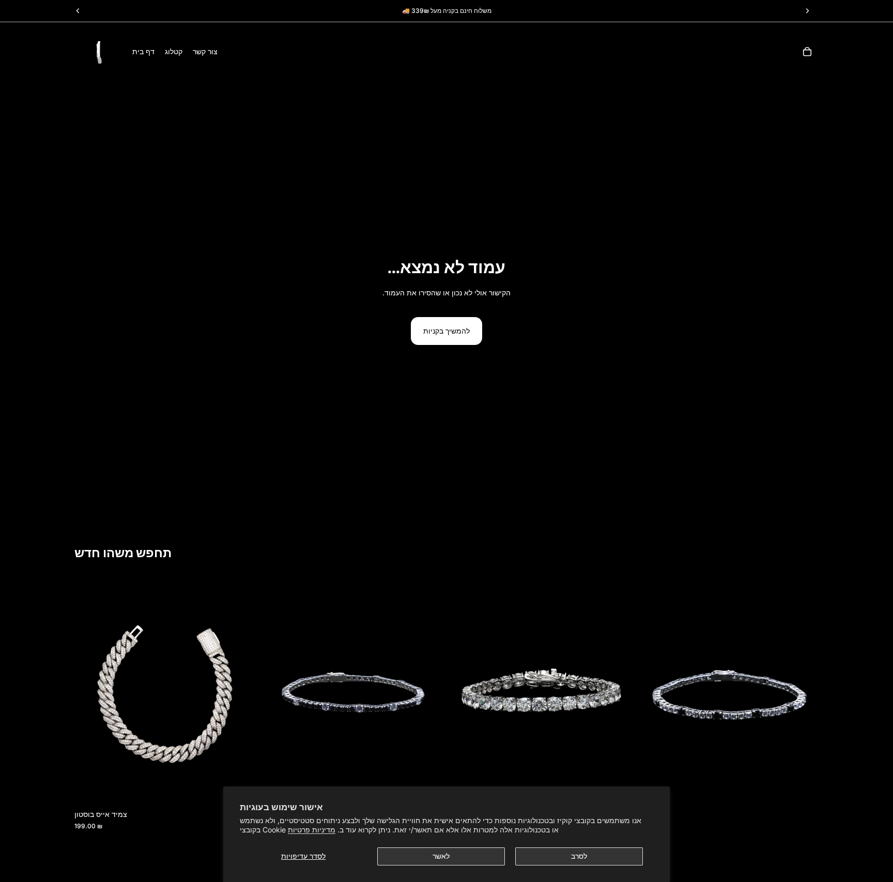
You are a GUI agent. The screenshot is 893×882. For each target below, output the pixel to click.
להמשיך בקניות (446, 330)
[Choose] (802, 788)
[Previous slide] (89, 691)
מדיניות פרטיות (311, 829)
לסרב (579, 856)
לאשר (441, 856)
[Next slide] (240, 691)
